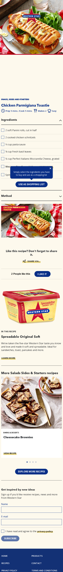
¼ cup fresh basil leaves (18, 151)
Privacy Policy (9, 570)
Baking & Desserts (11, 432)
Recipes (5, 563)
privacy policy (45, 531)
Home (4, 555)
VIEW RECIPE (10, 453)
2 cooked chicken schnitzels (20, 137)
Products (37, 555)
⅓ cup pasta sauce (15, 144)
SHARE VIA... (33, 261)
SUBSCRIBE (10, 538)
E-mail (4, 516)
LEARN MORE (8, 357)
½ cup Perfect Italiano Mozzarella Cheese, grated (32, 158)
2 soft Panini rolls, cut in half (21, 130)
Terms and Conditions (44, 570)
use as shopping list (31, 184)
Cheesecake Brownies (18, 437)
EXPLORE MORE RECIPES (31, 471)
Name (4, 504)
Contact (37, 563)
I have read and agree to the (29, 531)
